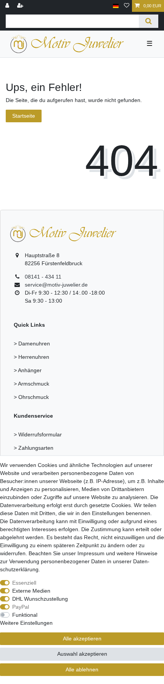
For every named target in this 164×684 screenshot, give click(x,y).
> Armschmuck (31, 384)
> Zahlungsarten (33, 448)
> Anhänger (28, 370)
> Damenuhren (32, 343)
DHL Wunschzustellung (40, 599)
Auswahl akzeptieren (82, 654)
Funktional (24, 615)
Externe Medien (31, 591)
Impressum (91, 553)
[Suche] (148, 21)
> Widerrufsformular (38, 434)
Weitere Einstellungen (26, 623)
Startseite (23, 116)
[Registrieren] (20, 6)
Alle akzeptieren (82, 638)
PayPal (20, 607)
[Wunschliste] (126, 6)
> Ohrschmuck (31, 397)
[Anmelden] (8, 6)
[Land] (115, 6)
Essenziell (24, 583)
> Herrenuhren (31, 357)
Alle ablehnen (82, 669)
